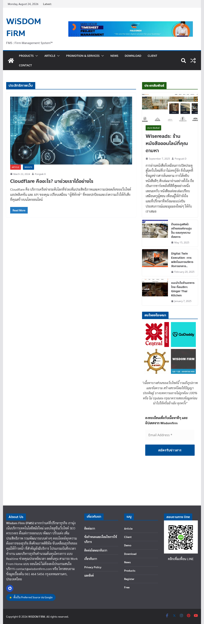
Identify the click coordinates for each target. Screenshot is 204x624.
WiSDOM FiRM (23, 27)
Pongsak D (40, 173)
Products (26, 56)
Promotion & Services (83, 56)
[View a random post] (193, 60)
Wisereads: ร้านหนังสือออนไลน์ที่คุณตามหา (167, 143)
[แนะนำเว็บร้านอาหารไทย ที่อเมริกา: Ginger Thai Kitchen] (155, 291)
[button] (36, 56)
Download (133, 56)
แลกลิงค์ (89, 575)
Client (152, 56)
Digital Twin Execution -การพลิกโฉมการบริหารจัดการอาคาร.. (182, 260)
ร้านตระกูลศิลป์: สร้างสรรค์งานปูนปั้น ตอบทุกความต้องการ (181, 230)
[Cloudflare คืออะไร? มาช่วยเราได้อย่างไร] (71, 130)
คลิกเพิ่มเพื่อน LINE (181, 559)
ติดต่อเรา (89, 528)
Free (126, 587)
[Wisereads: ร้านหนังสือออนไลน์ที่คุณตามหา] (170, 107)
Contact (25, 65)
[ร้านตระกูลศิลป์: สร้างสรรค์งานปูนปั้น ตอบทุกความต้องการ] (155, 233)
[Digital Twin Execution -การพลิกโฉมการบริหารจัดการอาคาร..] (155, 262)
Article (49, 56)
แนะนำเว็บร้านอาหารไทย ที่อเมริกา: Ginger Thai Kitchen (182, 289)
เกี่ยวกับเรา (90, 558)
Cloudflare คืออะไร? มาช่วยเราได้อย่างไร (51, 181)
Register (129, 579)
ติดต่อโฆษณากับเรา (95, 550)
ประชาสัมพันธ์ (153, 127)
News (114, 56)
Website (28, 167)
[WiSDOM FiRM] (11, 60)
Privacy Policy (92, 567)
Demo (127, 545)
